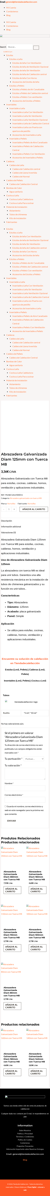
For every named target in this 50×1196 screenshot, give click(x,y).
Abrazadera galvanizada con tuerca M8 (26, 498)
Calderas (10, 161)
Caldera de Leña (16, 165)
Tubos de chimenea (18, 214)
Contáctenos (12, 11)
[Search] (36, 48)
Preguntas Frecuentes (25, 1146)
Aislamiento (14, 210)
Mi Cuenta (11, 7)
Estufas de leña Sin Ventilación (26, 70)
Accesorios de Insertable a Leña (26, 135)
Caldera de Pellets (14, 180)
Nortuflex (11, 503)
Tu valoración (13, 765)
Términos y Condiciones (25, 1137)
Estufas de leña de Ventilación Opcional (30, 67)
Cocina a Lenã (39, 681)
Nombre (9, 783)
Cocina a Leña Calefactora (21, 199)
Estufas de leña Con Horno (24, 78)
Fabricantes (11, 222)
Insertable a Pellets (18, 138)
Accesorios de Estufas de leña (25, 82)
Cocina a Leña (12, 195)
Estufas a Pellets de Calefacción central (30, 93)
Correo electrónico (14, 795)
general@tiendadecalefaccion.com (21, 2)
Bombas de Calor (14, 188)
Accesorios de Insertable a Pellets (27, 157)
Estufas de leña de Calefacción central (29, 74)
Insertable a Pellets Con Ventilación (28, 154)
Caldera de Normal (21, 176)
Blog (8, 15)
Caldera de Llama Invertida (24, 173)
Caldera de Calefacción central (26, 169)
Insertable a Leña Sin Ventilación (27, 116)
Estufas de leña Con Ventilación (26, 63)
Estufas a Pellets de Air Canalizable (28, 89)
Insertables (11, 104)
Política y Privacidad (25, 1134)
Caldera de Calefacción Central (23, 184)
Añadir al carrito (33, 509)
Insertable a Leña (17, 108)
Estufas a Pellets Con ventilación (27, 97)
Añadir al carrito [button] (11, 890)
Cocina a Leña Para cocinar (21, 203)
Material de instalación (16, 207)
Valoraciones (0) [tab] (8, 532)
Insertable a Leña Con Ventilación (27, 112)
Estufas (9, 55)
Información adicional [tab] (11, 526)
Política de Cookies (25, 1140)
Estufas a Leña (15, 59)
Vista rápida (12, 866)
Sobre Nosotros (25, 1130)
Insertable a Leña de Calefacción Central (30, 123)
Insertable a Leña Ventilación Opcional (30, 120)
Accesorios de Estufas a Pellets (26, 101)
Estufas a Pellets (16, 86)
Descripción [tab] (6, 521)
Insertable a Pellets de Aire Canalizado (29, 142)
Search (3, 47)
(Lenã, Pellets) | (24, 681)
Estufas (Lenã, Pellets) (16, 670)
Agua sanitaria (16, 191)
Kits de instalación (17, 218)
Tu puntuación (13, 758)
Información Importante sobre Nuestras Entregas (25, 1149)
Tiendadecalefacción (27, 663)
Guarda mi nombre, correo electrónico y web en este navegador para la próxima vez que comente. (24, 810)
